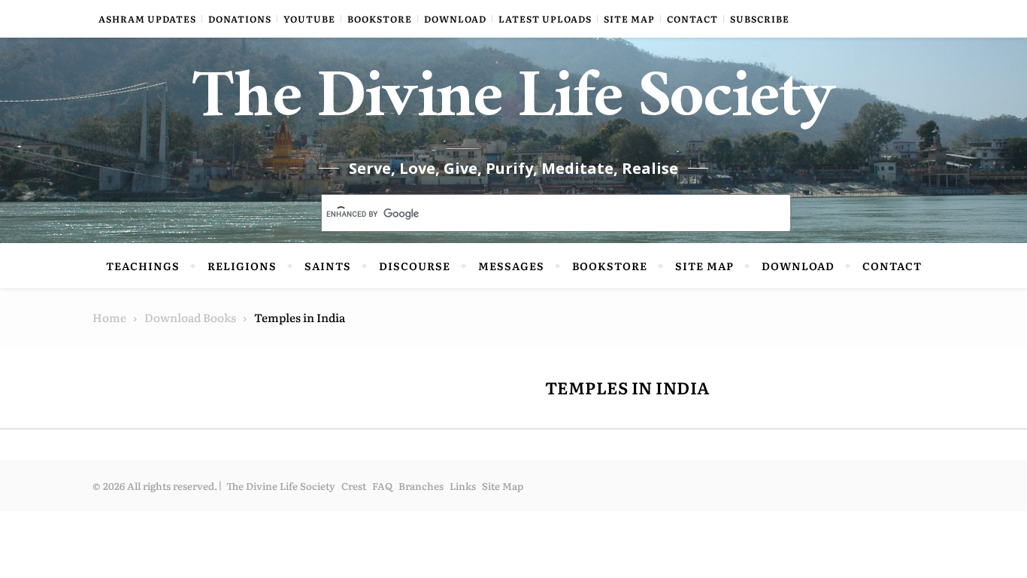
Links (463, 486)
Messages (511, 265)
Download (455, 19)
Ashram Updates (147, 19)
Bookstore (379, 19)
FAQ (382, 486)
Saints (327, 265)
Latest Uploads (545, 19)
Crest (353, 486)
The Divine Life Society (513, 105)
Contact (692, 19)
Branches (421, 486)
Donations (239, 19)
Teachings (143, 265)
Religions (242, 265)
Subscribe (759, 19)
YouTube (309, 19)
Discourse (414, 265)
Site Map (629, 19)
